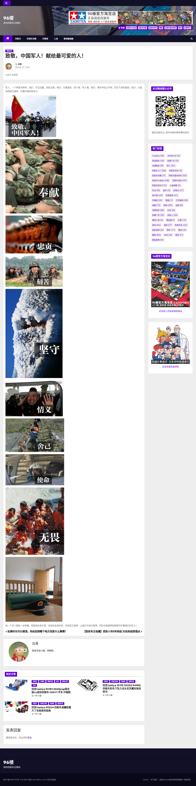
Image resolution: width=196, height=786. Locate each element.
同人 (171, 165)
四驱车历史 (175, 170)
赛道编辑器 (68, 38)
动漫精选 (158, 165)
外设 (156, 190)
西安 (171, 230)
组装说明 (158, 230)
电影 (168, 225)
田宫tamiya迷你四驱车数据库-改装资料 (175, 779)
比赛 (182, 220)
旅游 (179, 205)
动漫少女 (173, 160)
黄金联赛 (158, 240)
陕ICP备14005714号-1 (11, 779)
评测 (34, 685)
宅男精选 (172, 195)
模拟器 (170, 220)
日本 (171, 210)
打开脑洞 (182, 200)
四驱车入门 (159, 170)
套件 (166, 190)
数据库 (123, 681)
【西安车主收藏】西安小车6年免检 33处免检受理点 (112, 631)
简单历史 (181, 225)
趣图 (161, 28)
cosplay (158, 155)
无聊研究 (187, 28)
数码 (180, 28)
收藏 (156, 205)
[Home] (7, 38)
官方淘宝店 (51, 779)
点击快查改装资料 (170, 366)
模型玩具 (9, 51)
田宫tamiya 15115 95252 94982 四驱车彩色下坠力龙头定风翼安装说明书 (122, 688)
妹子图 (157, 195)
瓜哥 (20, 64)
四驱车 (18, 38)
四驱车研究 (153, 28)
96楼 (8, 18)
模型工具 (157, 220)
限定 (179, 235)
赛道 (182, 230)
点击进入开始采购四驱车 (170, 311)
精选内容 (65, 681)
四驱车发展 (159, 175)
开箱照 (45, 38)
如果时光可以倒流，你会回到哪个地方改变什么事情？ (37, 631)
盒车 (57, 681)
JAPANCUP (173, 155)
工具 (56, 38)
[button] (192, 38)
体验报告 (158, 160)
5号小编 (37, 695)
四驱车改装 (143, 28)
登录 (29, 737)
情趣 (169, 200)
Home (146, 779)
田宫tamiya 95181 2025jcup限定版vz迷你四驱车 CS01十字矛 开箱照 (51, 691)
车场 (168, 235)
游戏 (156, 225)
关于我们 (154, 779)
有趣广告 (158, 215)
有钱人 (172, 215)
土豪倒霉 (175, 185)
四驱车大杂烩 (131, 28)
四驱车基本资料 (170, 28)
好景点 (178, 190)
